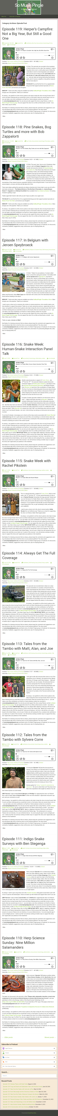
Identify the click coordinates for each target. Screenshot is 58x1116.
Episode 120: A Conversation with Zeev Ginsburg (16, 1107)
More (26, 63)
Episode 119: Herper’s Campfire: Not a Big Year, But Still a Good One (27, 34)
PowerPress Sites (32, 1113)
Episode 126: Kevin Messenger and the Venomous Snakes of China (21, 1091)
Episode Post (20, 43)
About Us (4, 16)
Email (19, 63)
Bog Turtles (28, 141)
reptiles (4, 44)
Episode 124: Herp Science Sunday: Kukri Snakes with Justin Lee (20, 1096)
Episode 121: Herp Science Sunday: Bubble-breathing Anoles (19, 1104)
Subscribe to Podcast (14, 16)
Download (21, 61)
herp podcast (39, 43)
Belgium (32, 249)
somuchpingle (12, 44)
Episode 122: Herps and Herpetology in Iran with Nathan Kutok (19, 1102)
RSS (22, 63)
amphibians (29, 43)
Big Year (34, 43)
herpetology (46, 43)
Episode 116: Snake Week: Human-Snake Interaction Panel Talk (27, 349)
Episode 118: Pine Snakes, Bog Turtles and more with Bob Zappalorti (26, 131)
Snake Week (45, 380)
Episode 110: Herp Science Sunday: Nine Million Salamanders (23, 942)
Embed (41, 61)
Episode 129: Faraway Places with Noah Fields (15, 1084)
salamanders (47, 952)
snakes (43, 358)
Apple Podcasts (12, 63)
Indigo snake (46, 848)
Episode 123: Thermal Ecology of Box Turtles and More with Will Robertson (23, 1099)
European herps (38, 249)
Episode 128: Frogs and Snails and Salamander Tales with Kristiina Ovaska (22, 1086)
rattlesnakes (38, 358)
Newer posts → (50, 1037)
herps (43, 562)
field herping (45, 249)
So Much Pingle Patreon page (19, 523)
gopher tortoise (25, 848)
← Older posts (7, 1037)
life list (50, 43)
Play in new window (12, 61)
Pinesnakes (47, 141)
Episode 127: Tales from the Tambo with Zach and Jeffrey (18, 1089)
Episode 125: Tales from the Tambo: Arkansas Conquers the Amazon (21, 1094)
